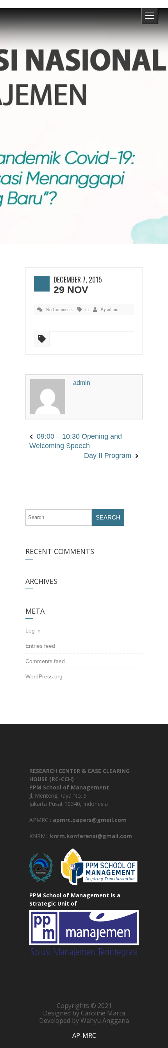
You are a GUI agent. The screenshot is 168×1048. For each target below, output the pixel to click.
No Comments (59, 309)
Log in (33, 621)
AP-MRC (84, 1026)
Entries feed (40, 636)
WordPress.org (44, 666)
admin (112, 309)
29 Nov (71, 289)
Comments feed (45, 651)
